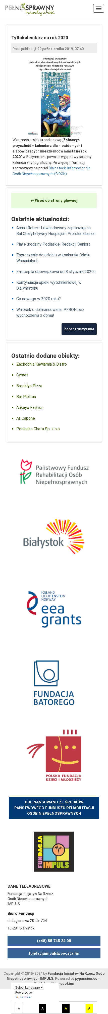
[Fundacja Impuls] (54, 851)
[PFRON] (54, 472)
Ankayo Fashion (29, 407)
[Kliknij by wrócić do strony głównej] (27, 9)
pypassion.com (87, 979)
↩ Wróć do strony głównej (54, 200)
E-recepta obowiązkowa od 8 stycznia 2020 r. (56, 271)
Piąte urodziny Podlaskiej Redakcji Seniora (53, 244)
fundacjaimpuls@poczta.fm (54, 953)
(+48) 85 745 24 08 (54, 941)
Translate (25, 997)
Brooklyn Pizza (29, 385)
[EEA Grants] (54, 609)
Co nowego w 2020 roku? (38, 298)
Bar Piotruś (26, 396)
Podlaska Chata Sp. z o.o (38, 428)
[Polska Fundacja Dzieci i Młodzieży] (54, 755)
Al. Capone (25, 418)
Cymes (22, 375)
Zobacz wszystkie (79, 329)
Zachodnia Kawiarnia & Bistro (41, 364)
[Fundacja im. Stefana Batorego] (54, 682)
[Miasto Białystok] (54, 536)
